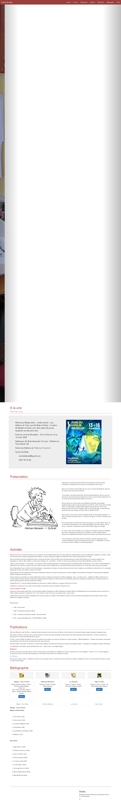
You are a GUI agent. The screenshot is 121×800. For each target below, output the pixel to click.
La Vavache (74, 704)
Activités (92, 2)
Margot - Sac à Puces (22, 704)
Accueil (68, 2)
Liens (118, 2)
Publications (100, 2)
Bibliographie (110, 2)
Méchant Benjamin (48, 704)
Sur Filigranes (14, 656)
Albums (22, 696)
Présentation (83, 2)
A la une (75, 2)
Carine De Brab (6, 2)
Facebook (46, 447)
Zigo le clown (99, 704)
